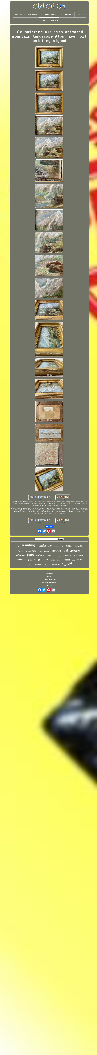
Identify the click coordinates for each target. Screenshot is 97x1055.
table (40, 551)
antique (21, 559)
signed (67, 564)
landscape (44, 545)
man (73, 560)
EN (47, 585)
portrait (56, 550)
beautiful (79, 546)
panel (30, 554)
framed (31, 560)
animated (40, 555)
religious (46, 565)
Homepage (49, 573)
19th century (56, 556)
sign (53, 560)
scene (17, 546)
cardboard (67, 555)
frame (69, 545)
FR (51, 585)
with (38, 560)
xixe (62, 546)
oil (66, 550)
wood (80, 559)
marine (38, 565)
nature (46, 551)
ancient (75, 550)
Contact (49, 576)
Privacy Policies (49, 579)
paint (49, 555)
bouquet (56, 546)
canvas (31, 550)
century (29, 565)
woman (56, 564)
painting (28, 545)
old (20, 550)
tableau (20, 554)
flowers (59, 560)
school (67, 559)
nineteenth (78, 556)
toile (46, 559)
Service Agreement (49, 582)
